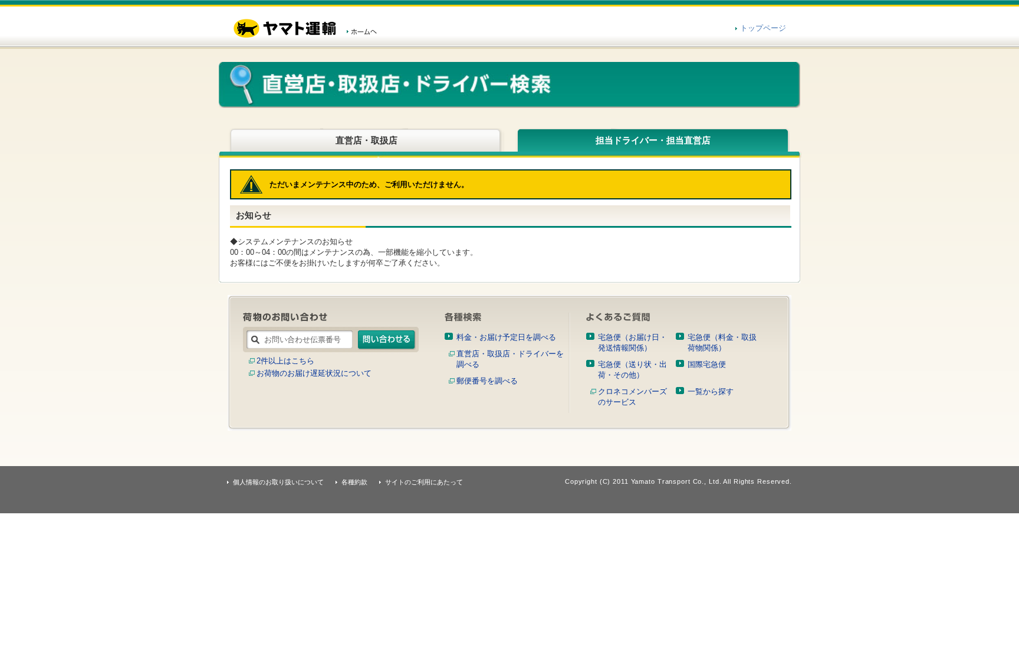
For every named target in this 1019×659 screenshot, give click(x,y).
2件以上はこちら (285, 360)
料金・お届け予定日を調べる (506, 337)
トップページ (763, 28)
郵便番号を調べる (487, 380)
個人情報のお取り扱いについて (278, 482)
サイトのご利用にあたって (424, 482)
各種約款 (354, 482)
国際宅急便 (707, 364)
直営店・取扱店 (366, 140)
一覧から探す (711, 391)
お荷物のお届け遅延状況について (314, 373)
